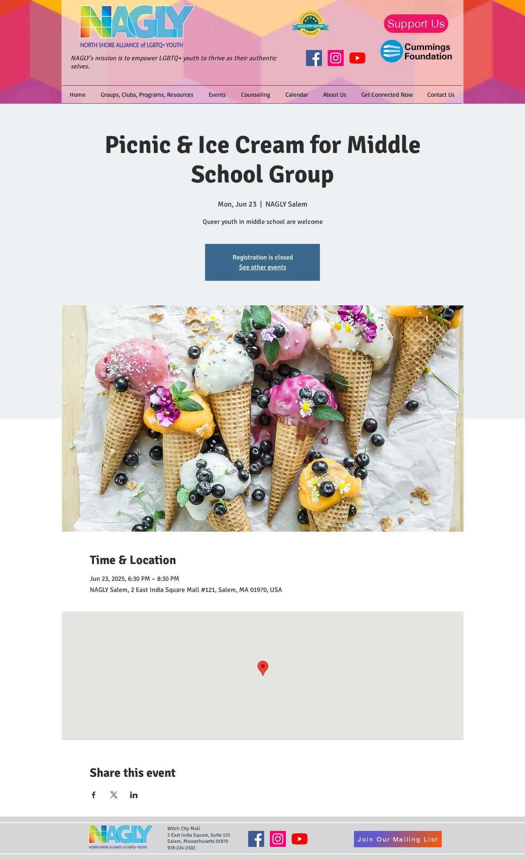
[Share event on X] (114, 795)
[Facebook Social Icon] (314, 58)
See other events (262, 267)
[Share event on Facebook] (94, 795)
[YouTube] (357, 58)
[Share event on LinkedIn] (134, 795)
